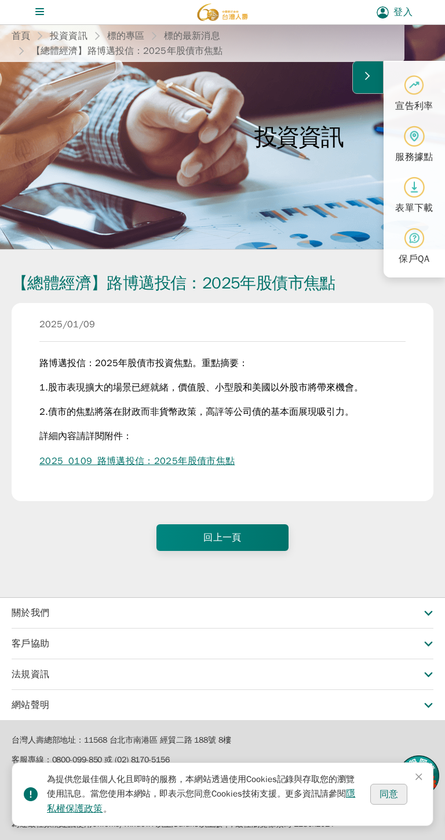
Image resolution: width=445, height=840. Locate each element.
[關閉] (419, 776)
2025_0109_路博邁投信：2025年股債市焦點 (137, 461)
